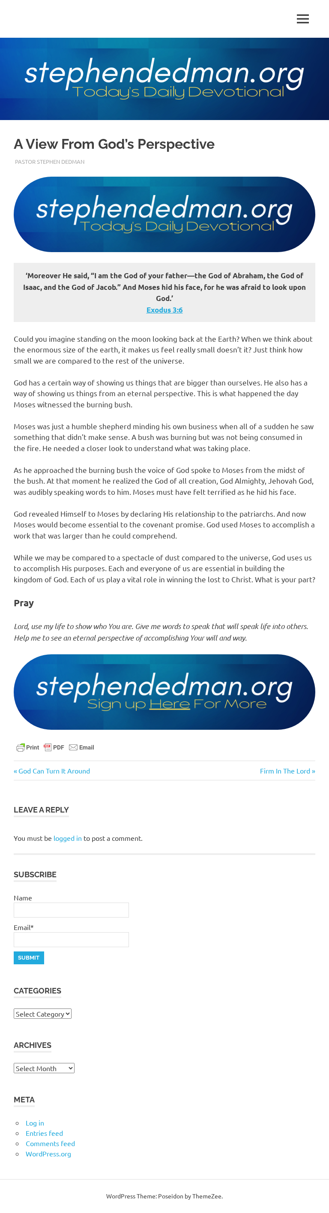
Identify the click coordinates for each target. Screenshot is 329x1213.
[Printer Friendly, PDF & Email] (55, 746)
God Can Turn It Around (54, 770)
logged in (68, 838)
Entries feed (44, 1133)
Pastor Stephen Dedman (49, 161)
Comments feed (50, 1143)
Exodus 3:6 (165, 309)
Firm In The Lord (285, 770)
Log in (35, 1122)
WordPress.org (48, 1153)
